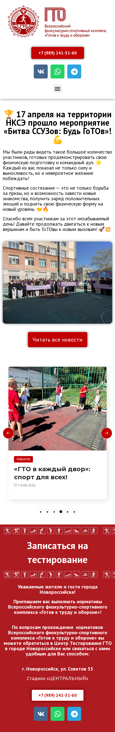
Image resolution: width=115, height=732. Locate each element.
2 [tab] (47, 512)
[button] (57, 88)
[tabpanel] (57, 433)
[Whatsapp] (57, 71)
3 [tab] (54, 512)
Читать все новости (58, 339)
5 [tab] (67, 512)
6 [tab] (74, 512)
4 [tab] (61, 512)
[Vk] (41, 71)
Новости (23, 459)
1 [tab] (41, 512)
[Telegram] (74, 71)
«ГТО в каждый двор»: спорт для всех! (52, 473)
